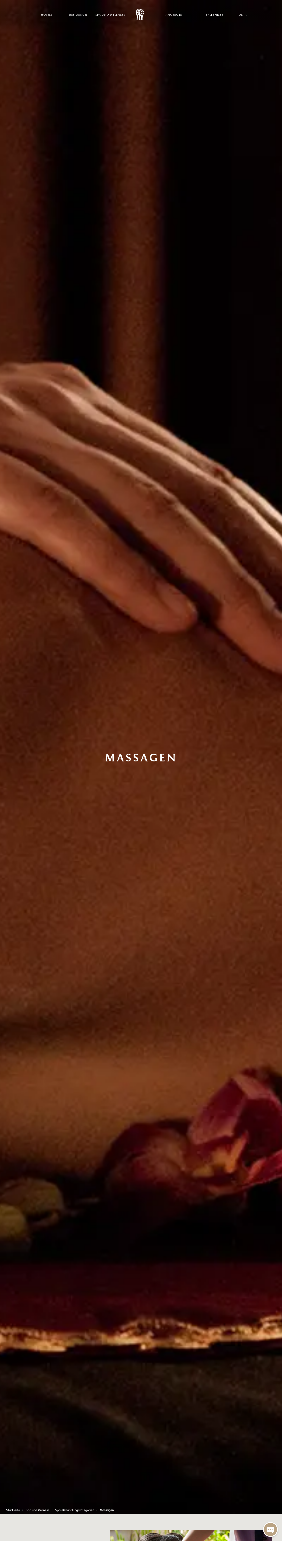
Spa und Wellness (37, 1510)
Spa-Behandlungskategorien (74, 1510)
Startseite (13, 1510)
